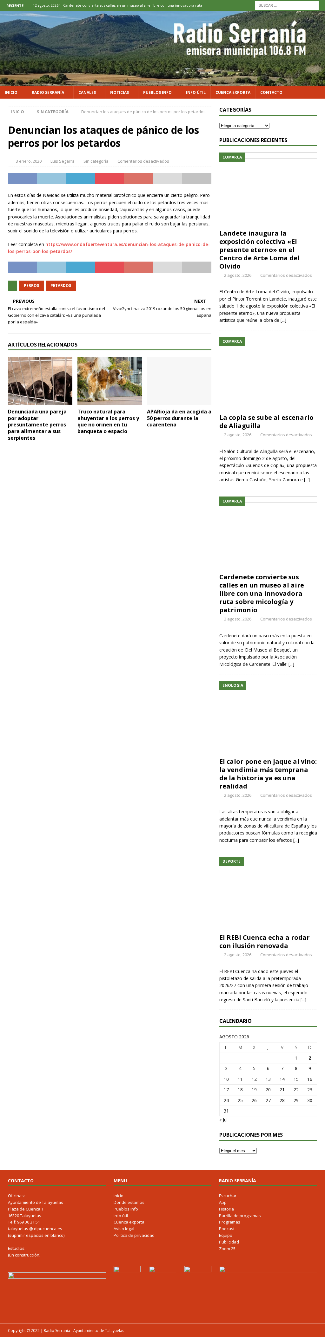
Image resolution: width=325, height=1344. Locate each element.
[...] (283, 320)
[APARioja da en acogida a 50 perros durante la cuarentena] (179, 381)
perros (31, 285)
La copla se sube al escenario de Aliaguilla (266, 421)
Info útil (196, 92)
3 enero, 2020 (29, 161)
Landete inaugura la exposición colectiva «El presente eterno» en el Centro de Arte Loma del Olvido (259, 249)
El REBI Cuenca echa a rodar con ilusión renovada (264, 941)
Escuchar (227, 1195)
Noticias (119, 92)
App (223, 1202)
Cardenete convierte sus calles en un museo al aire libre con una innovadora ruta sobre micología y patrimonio (261, 593)
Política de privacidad (134, 1235)
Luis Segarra (62, 161)
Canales (87, 92)
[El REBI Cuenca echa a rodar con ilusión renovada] (268, 893)
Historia (226, 1209)
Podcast (227, 1228)
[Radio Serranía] (162, 82)
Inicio (11, 92)
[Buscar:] (287, 5)
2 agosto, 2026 (237, 275)
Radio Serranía (48, 92)
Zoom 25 (227, 1248)
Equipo (225, 1235)
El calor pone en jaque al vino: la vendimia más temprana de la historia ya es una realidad (268, 773)
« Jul (223, 1120)
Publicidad (229, 1242)
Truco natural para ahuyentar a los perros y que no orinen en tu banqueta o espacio (108, 421)
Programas (229, 1222)
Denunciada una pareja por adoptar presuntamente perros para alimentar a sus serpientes (37, 424)
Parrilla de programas (240, 1215)
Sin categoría (96, 161)
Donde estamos (129, 1202)
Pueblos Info (157, 92)
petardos (60, 285)
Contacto (271, 92)
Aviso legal (124, 1228)
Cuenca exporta (233, 92)
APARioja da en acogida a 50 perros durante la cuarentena (179, 418)
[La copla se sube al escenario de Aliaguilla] (268, 373)
